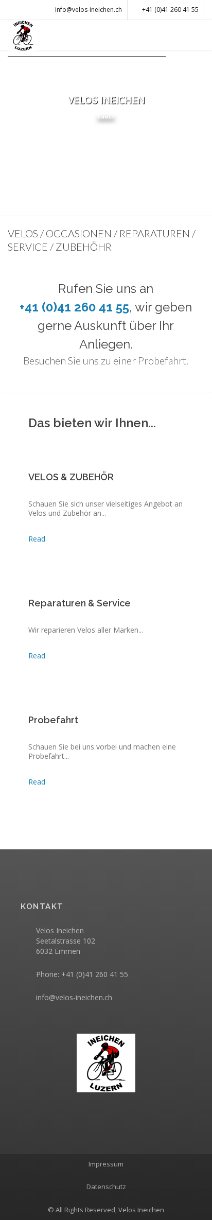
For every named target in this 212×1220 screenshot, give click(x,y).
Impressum (106, 1164)
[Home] (106, 1063)
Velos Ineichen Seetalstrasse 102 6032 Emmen (65, 941)
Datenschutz (106, 1186)
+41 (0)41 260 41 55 (170, 9)
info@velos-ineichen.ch (74, 997)
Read (46, 539)
